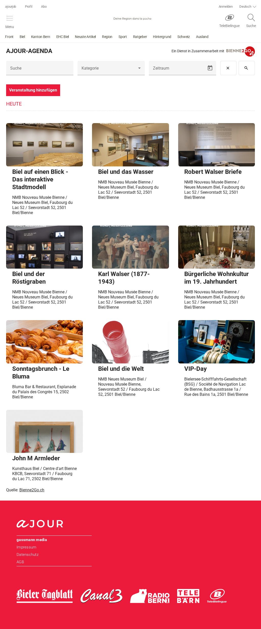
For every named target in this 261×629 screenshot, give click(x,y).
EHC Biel (62, 37)
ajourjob (10, 6)
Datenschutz (27, 554)
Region (107, 37)
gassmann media (32, 540)
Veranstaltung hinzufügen (33, 90)
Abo (43, 6)
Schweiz (183, 37)
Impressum (26, 547)
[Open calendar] (210, 68)
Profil (28, 6)
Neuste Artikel (85, 37)
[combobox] (111, 70)
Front (9, 37)
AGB (20, 562)
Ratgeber (140, 37)
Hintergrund (162, 37)
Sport (123, 37)
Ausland (202, 37)
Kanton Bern (40, 37)
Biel (22, 37)
